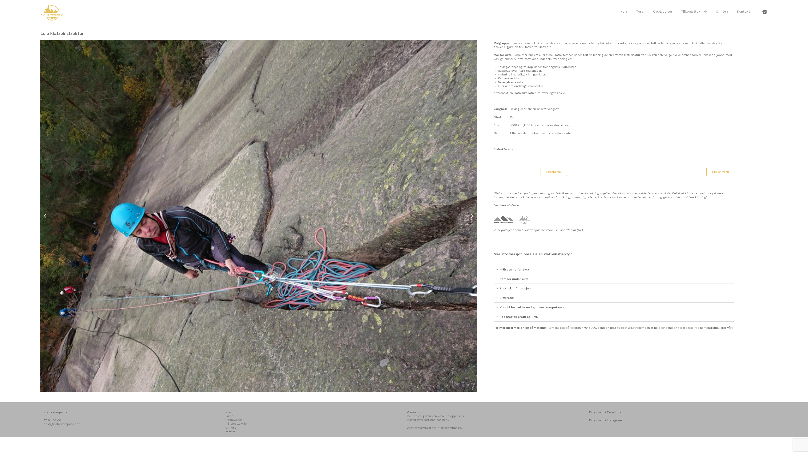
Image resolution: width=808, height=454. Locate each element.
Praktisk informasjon (515, 288)
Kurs (228, 412)
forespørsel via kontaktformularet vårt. (706, 327)
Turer (229, 416)
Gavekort (414, 412)
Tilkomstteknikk (236, 423)
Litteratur (507, 298)
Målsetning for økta (514, 269)
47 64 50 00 (52, 420)
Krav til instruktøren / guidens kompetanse (532, 307)
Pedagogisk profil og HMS (519, 316)
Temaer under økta (514, 279)
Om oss (230, 427)
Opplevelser (233, 419)
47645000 (589, 327)
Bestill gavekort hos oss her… (428, 419)
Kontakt (231, 431)
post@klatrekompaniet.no (639, 327)
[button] (45, 216)
